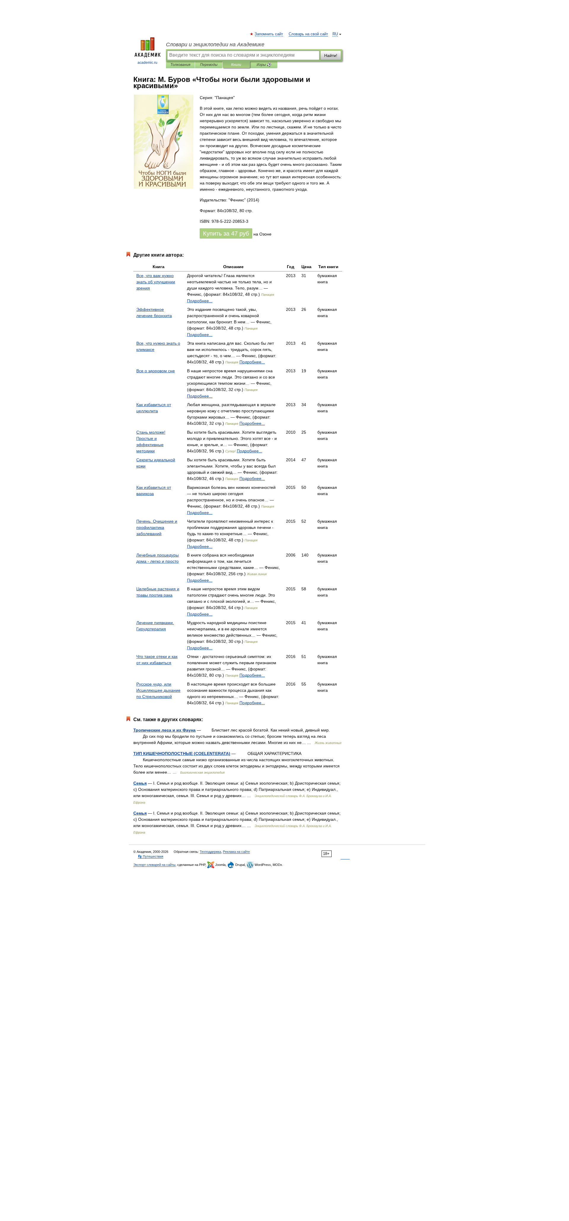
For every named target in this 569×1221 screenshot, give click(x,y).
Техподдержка (210, 851)
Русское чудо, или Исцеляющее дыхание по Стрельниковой (158, 690)
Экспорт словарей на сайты (154, 865)
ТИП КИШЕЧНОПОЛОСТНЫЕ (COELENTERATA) (181, 753)
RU (335, 34)
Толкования (180, 65)
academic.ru (147, 63)
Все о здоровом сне (155, 370)
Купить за (226, 233)
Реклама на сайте (236, 851)
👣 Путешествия (150, 856)
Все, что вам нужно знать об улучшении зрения (155, 281)
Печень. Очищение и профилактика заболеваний (156, 527)
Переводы (209, 65)
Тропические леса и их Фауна (164, 730)
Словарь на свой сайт (308, 34)
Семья (140, 783)
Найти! (330, 55)
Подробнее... (199, 300)
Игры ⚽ (264, 65)
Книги (236, 65)
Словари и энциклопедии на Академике (215, 44)
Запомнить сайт (269, 34)
